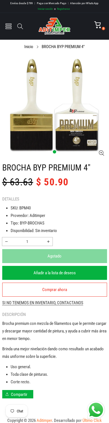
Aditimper (44, 420)
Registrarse (62, 8)
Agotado (54, 256)
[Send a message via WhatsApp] (96, 410)
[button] (8, 26)
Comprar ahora (54, 289)
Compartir (19, 394)
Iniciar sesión (45, 8)
